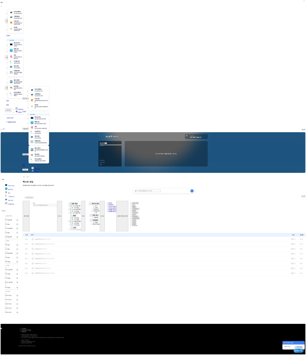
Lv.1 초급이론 (76, 206)
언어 (83, 216)
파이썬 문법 (135, 203)
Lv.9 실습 (76, 223)
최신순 (110, 203)
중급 (74, 215)
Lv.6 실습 (76, 218)
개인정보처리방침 (26, 330)
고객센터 (23, 328)
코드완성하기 (136, 208)
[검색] (192, 190)
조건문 (134, 222)
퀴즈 (9, 193)
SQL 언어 (95, 215)
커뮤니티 (8, 110)
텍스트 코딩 (11, 185)
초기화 (303, 196)
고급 (74, 227)
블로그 (36, 171)
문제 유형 (26, 216)
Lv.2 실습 (76, 207)
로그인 (303, 129)
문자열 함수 (135, 216)
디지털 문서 (11, 196)
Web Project (96, 224)
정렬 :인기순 (29, 197)
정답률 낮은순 (112, 211)
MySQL (96, 217)
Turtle (96, 222)
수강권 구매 (10, 117)
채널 (7, 104)
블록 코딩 (10, 189)
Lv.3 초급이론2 (76, 209)
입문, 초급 (74, 203)
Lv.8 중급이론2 (76, 221)
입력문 (134, 210)
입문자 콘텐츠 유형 (122, 216)
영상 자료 (10, 200)
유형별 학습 (11, 204)
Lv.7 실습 (76, 219)
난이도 (59, 216)
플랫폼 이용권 (12, 122)
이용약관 (23, 331)
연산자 (134, 214)
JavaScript (96, 211)
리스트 (134, 220)
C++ (96, 206)
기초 (134, 205)
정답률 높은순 (112, 209)
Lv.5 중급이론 (76, 213)
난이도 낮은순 (112, 208)
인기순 (102, 216)
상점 (7, 100)
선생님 (8, 35)
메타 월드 (7, 87)
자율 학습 (7, 57)
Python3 (96, 209)
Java (96, 207)
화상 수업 (7, 21)
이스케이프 (135, 212)
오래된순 (110, 204)
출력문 (134, 206)
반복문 (134, 224)
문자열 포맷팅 (136, 218)
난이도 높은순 (112, 206)
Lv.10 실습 (77, 225)
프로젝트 (95, 220)
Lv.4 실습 (76, 211)
